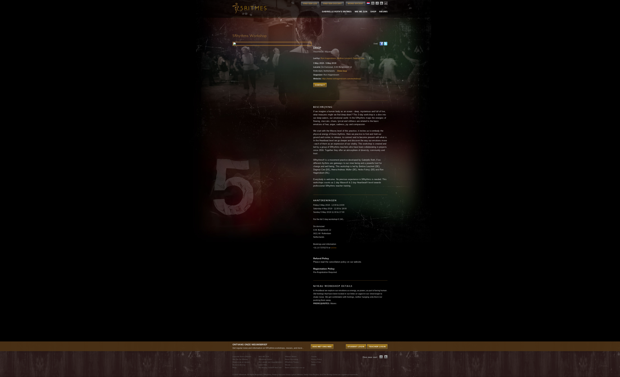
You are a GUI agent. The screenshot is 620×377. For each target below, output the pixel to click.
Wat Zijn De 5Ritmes (240, 359)
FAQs (234, 367)
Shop (373, 12)
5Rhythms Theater (292, 362)
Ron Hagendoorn (328, 58)
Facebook (381, 44)
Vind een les (310, 4)
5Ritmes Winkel (291, 356)
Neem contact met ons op (295, 367)
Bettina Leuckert (344, 58)
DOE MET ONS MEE (322, 347)
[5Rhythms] (250, 8)
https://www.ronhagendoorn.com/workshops (341, 79)
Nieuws (383, 12)
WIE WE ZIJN (264, 356)
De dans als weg (238, 365)
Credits (313, 356)
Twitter (386, 44)
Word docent (355, 4)
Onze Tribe (263, 365)
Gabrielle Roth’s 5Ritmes (337, 12)
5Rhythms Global (265, 359)
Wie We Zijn (361, 12)
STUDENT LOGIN (356, 347)
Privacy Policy (316, 359)
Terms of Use (316, 362)
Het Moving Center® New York (270, 367)
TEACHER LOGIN (377, 347)
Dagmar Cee (358, 58)
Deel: (376, 44)
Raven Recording (291, 359)
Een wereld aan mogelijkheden (270, 362)
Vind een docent (332, 4)
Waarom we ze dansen (241, 362)
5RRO (313, 365)
